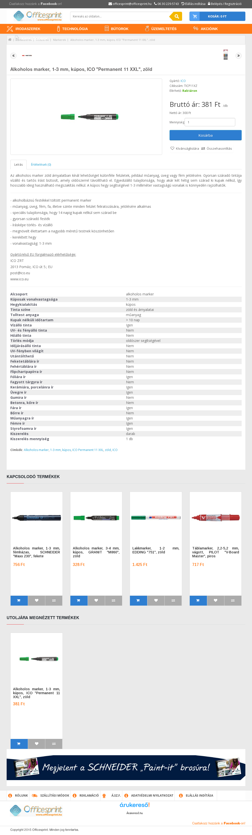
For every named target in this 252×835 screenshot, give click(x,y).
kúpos (66, 450)
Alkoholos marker (36, 450)
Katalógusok (34, 39)
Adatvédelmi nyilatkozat (152, 795)
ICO (183, 81)
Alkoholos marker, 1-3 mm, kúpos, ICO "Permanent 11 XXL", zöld (112, 40)
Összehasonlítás (219, 148)
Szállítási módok (54, 795)
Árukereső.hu (134, 813)
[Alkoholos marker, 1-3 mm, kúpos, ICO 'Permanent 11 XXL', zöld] (86, 117)
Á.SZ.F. (116, 795)
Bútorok (119, 29)
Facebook (49, 4)
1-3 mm (55, 450)
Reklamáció (89, 795)
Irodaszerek (28, 29)
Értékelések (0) (41, 164)
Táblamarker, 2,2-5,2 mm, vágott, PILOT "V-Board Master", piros (215, 552)
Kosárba (205, 135)
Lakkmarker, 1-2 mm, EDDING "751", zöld (155, 550)
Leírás (18, 164)
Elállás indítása (199, 795)
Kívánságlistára (187, 148)
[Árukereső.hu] (134, 807)
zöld (108, 450)
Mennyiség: (177, 122)
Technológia (75, 29)
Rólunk (21, 795)
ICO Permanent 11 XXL (87, 450)
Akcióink (209, 29)
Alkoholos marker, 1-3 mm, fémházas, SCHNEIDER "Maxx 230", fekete (36, 552)
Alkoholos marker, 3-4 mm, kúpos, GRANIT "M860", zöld (96, 552)
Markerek (59, 40)
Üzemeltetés (163, 29)
